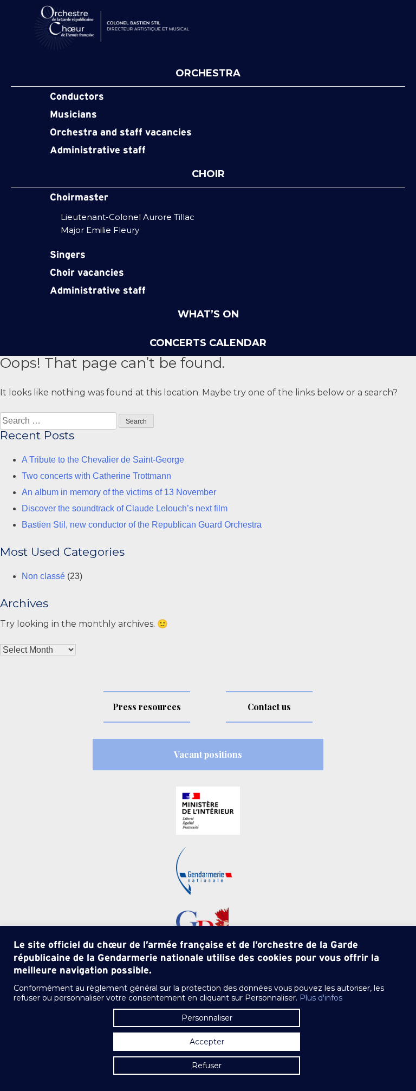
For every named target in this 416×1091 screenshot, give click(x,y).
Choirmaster (79, 197)
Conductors (77, 97)
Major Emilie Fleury (100, 230)
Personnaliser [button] (206, 1018)
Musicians (73, 115)
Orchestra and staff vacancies (121, 132)
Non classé (43, 576)
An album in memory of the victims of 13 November (119, 492)
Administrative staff (98, 150)
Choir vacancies (87, 273)
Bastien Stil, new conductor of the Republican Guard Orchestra (142, 524)
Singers (68, 255)
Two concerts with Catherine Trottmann (96, 475)
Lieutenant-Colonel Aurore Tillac (127, 217)
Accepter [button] (207, 1042)
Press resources (147, 706)
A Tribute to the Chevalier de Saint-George (103, 459)
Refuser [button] (207, 1065)
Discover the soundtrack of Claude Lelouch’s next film (124, 508)
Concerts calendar (208, 343)
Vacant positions (208, 754)
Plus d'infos (321, 998)
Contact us (269, 706)
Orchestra (208, 73)
